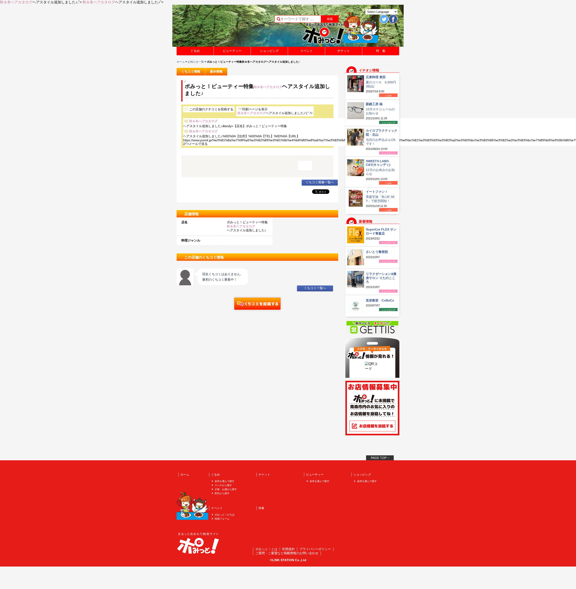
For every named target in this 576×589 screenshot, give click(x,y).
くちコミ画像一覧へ (320, 182)
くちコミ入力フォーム (257, 304)
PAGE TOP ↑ (380, 458)
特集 (261, 508)
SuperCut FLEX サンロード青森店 (381, 231)
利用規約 (288, 549)
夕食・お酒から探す (226, 489)
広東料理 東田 (376, 77)
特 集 (380, 51)
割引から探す (222, 493)
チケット (343, 51)
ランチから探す (223, 485)
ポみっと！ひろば (224, 514)
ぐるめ (195, 51)
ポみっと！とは (266, 549)
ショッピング (269, 51)
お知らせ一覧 (196, 61)
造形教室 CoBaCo (380, 300)
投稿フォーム (222, 518)
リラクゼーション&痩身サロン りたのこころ (381, 277)
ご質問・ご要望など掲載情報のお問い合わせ (286, 553)
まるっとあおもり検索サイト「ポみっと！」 (210, 27)
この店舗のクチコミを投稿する (211, 109)
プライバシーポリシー (315, 549)
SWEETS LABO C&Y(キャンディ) (378, 162)
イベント (306, 51)
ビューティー (232, 51)
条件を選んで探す (224, 481)
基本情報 (216, 71)
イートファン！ (377, 191)
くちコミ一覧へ (315, 288)
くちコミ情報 (190, 71)
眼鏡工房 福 (374, 104)
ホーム (181, 61)
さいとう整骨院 (377, 252)
